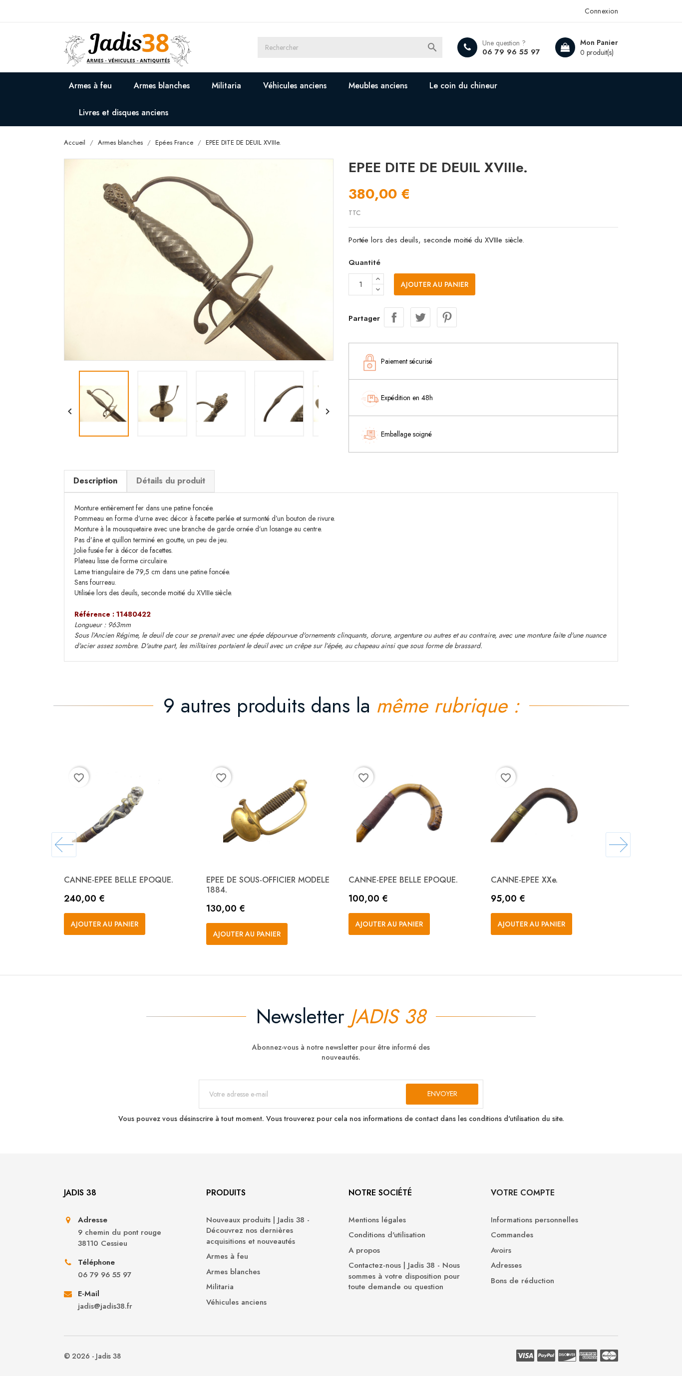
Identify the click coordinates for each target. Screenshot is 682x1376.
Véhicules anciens (295, 85)
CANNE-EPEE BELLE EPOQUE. (118, 880)
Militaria (226, 85)
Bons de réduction (522, 1281)
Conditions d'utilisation (386, 1235)
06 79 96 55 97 (511, 51)
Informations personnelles (534, 1220)
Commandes (512, 1235)
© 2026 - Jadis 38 (92, 1356)
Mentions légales (377, 1220)
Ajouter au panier (434, 284)
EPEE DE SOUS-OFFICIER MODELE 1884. (268, 885)
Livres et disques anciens (123, 112)
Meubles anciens (377, 85)
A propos (364, 1250)
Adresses (506, 1265)
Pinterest (447, 317)
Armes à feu (90, 85)
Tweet (420, 317)
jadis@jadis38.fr (105, 1306)
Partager (394, 317)
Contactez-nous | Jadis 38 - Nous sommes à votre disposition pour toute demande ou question (404, 1276)
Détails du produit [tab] (170, 480)
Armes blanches (162, 85)
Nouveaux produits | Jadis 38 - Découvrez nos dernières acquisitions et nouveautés (258, 1231)
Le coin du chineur (463, 85)
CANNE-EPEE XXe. (524, 880)
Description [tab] (95, 480)
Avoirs (501, 1250)
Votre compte (523, 1192)
